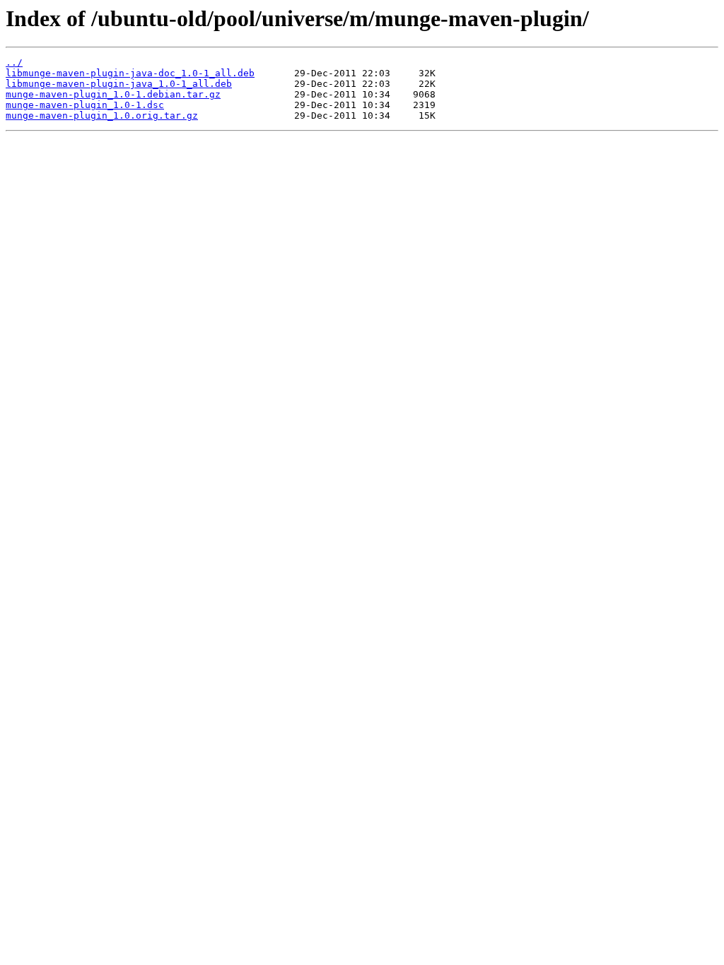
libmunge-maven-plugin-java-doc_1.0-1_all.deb (130, 73)
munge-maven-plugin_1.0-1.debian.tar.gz (113, 94)
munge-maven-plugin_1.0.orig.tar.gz (102, 115)
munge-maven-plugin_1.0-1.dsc (85, 105)
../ (14, 62)
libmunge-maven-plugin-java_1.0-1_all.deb (119, 83)
